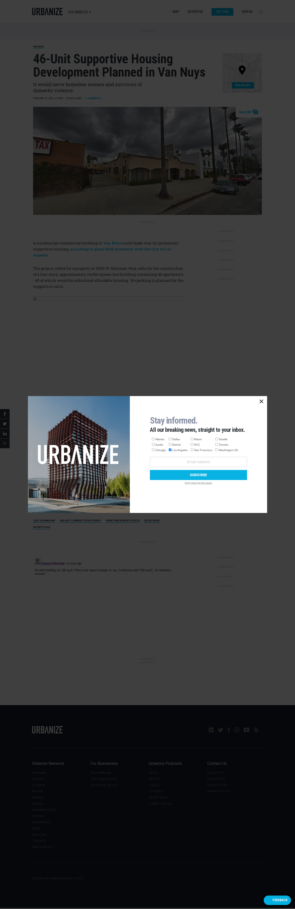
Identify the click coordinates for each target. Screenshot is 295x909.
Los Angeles (180, 450)
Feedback (280, 900)
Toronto (223, 444)
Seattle (223, 439)
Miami (198, 439)
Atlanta (159, 439)
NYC (197, 444)
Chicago (160, 450)
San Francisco (203, 450)
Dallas (176, 439)
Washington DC (228, 450)
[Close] (261, 401)
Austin (159, 444)
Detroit (176, 444)
